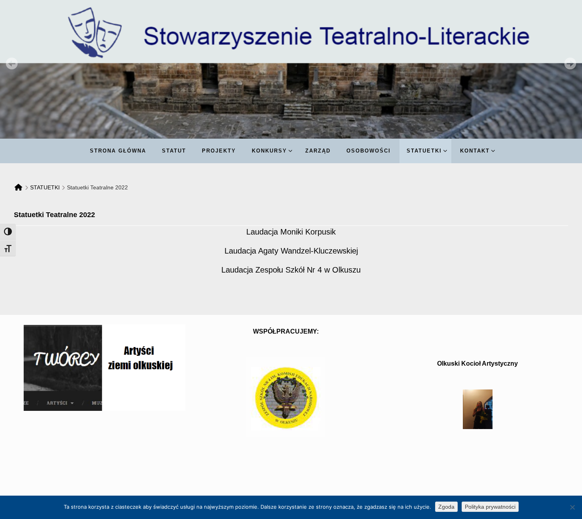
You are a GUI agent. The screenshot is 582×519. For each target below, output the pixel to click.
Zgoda (446, 507)
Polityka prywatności (490, 507)
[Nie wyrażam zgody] (572, 507)
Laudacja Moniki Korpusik (291, 231)
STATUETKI (45, 187)
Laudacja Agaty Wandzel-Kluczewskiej (291, 250)
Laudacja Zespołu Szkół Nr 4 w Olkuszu (291, 269)
